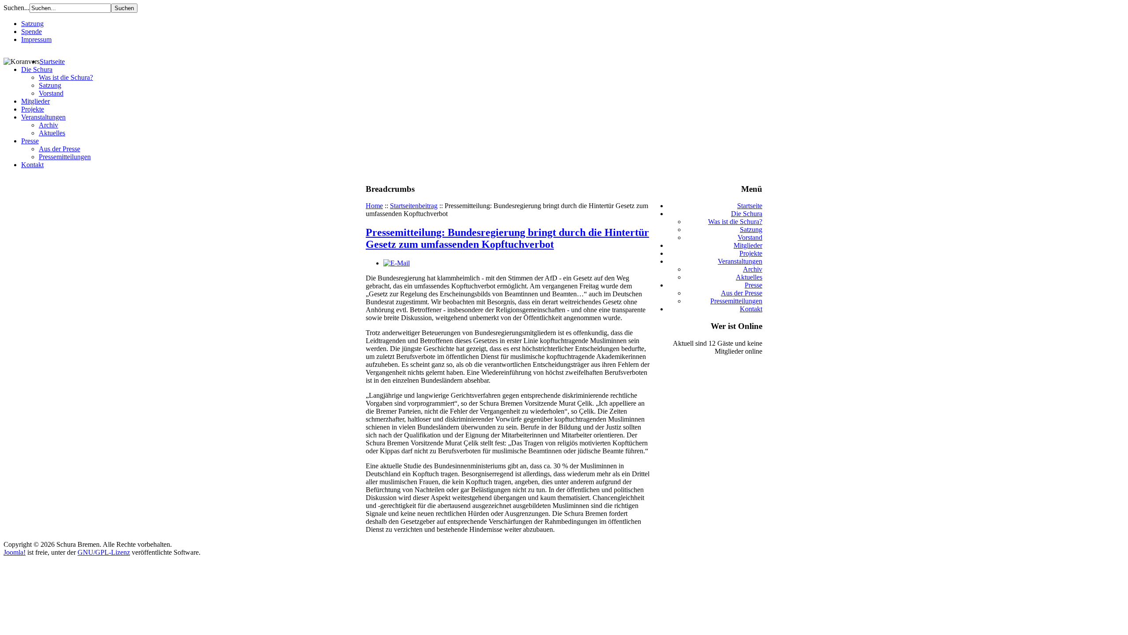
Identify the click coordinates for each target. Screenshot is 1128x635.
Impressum (36, 39)
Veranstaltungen (43, 117)
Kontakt (32, 164)
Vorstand (51, 93)
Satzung (32, 23)
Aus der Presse (59, 149)
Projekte (32, 109)
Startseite (52, 61)
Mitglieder (35, 101)
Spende (31, 31)
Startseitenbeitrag (414, 205)
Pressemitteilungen (65, 157)
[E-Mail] (396, 263)
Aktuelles (52, 133)
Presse (30, 141)
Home (374, 205)
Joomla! (15, 552)
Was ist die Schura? (66, 77)
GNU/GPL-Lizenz (104, 552)
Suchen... (17, 7)
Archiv (48, 125)
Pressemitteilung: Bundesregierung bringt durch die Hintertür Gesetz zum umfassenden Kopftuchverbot (507, 238)
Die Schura (36, 69)
